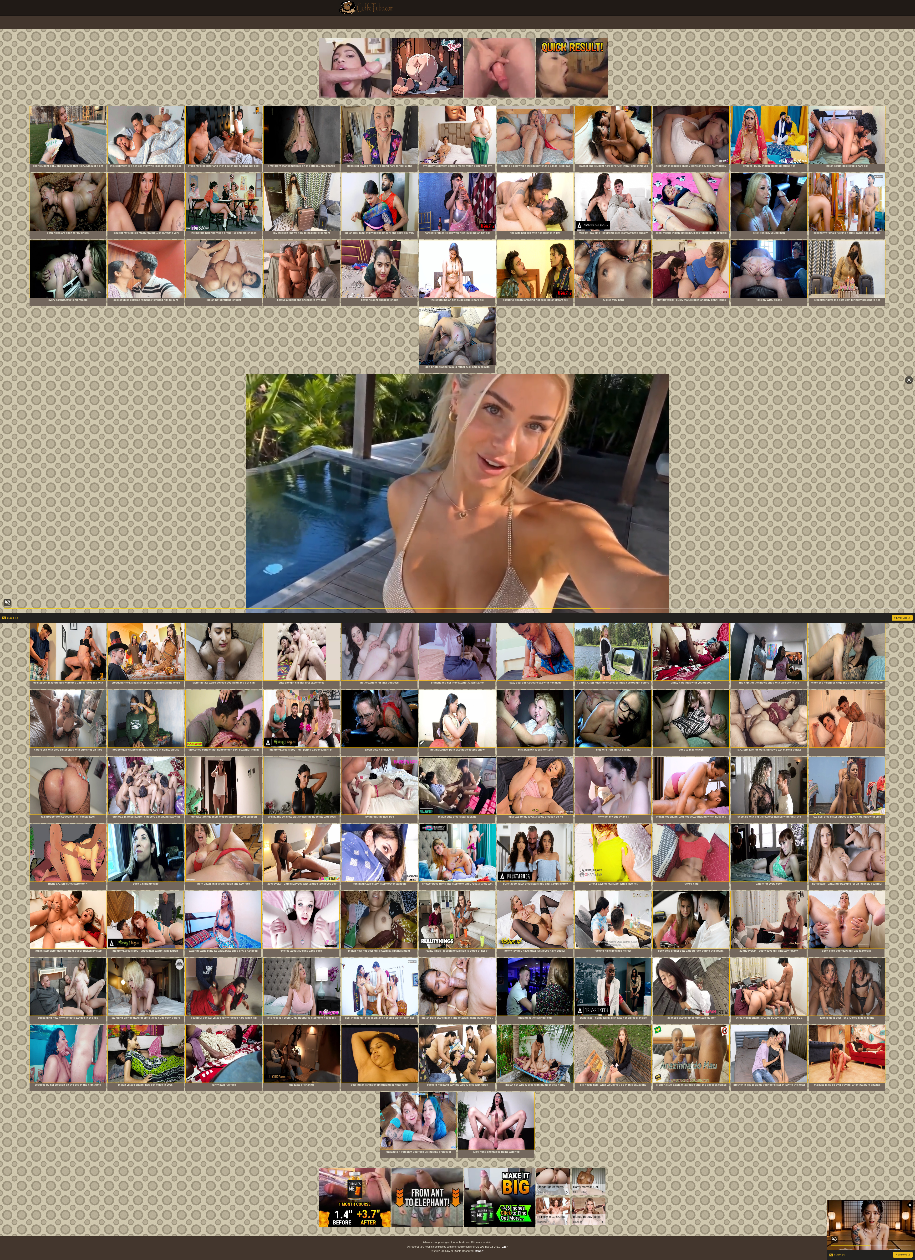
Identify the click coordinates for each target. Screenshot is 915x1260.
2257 (505, 1246)
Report (479, 1251)
